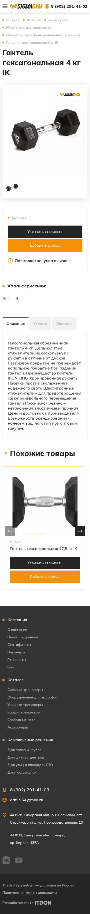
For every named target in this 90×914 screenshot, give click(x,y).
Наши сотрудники (23, 637)
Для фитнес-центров (26, 757)
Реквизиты (17, 659)
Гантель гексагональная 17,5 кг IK (43, 548)
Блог (11, 667)
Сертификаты (19, 644)
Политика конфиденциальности (29, 892)
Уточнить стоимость (45, 231)
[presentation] (10, 531)
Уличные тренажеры (25, 704)
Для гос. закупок (22, 772)
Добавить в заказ (45, 245)
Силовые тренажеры (25, 689)
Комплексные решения (30, 739)
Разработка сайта (18, 902)
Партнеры (16, 652)
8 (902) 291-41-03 (69, 6)
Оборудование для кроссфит (33, 697)
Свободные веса (22, 719)
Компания (17, 619)
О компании (17, 629)
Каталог (16, 679)
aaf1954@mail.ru (26, 799)
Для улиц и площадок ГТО (30, 765)
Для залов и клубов (25, 750)
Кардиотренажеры (24, 712)
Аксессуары (18, 727)
